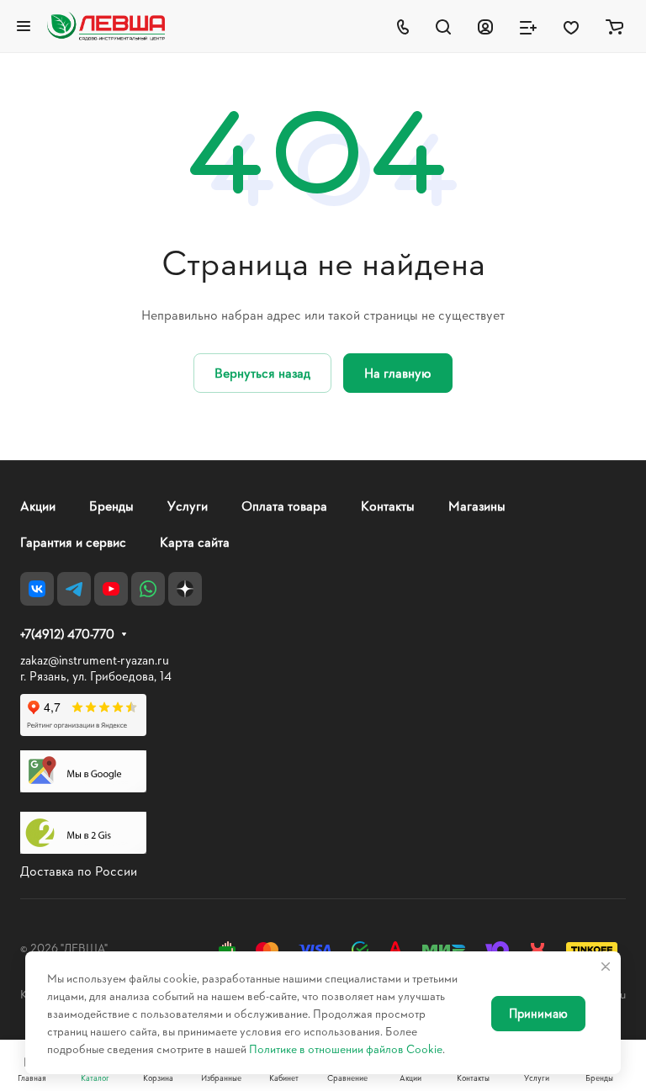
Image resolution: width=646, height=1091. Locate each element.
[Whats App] (148, 589)
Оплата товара (284, 505)
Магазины (477, 505)
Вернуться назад (262, 372)
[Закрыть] (605, 966)
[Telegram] (74, 589)
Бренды (111, 505)
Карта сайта (195, 541)
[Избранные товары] (571, 26)
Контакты (388, 505)
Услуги (187, 505)
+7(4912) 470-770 (67, 634)
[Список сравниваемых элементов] (528, 26)
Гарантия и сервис (73, 541)
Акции (38, 505)
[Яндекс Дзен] (185, 589)
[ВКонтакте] (37, 589)
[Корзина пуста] (614, 26)
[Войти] (485, 26)
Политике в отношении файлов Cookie (345, 1049)
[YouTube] (111, 589)
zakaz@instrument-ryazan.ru (94, 660)
